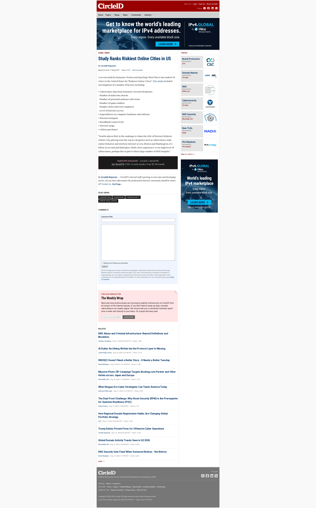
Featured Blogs (125, 487)
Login (195, 4)
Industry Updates (149, 487)
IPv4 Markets (189, 142)
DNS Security (189, 114)
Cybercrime (118, 197)
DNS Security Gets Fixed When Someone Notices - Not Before (132, 451)
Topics (108, 15)
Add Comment (137, 70)
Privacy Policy (130, 490)
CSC (99, 421)
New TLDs (187, 128)
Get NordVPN (118, 164)
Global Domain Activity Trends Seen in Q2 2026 (124, 440)
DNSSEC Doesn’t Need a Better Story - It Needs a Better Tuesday (134, 360)
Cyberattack (105, 197)
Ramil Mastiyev (103, 364)
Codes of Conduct (117, 490)
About (108, 484)
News (125, 15)
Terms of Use (141, 490)
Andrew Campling (104, 341)
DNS (184, 86)
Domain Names (190, 72)
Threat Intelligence (108, 201)
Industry (148, 15)
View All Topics (187, 154)
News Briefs (137, 487)
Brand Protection (191, 59)
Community (136, 15)
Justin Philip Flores (105, 353)
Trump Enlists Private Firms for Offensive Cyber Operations (131, 428)
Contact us (106, 184)
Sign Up (202, 4)
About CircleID (212, 4)
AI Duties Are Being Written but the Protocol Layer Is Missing (131, 348)
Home (100, 15)
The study (158, 81)
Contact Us (116, 484)
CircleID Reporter (109, 177)
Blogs (117, 15)
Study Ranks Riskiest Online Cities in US (134, 58)
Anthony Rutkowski (105, 391)
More (100, 461)
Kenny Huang (103, 406)
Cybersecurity (132, 197)
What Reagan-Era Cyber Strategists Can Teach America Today (132, 386)
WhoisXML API (103, 379)
